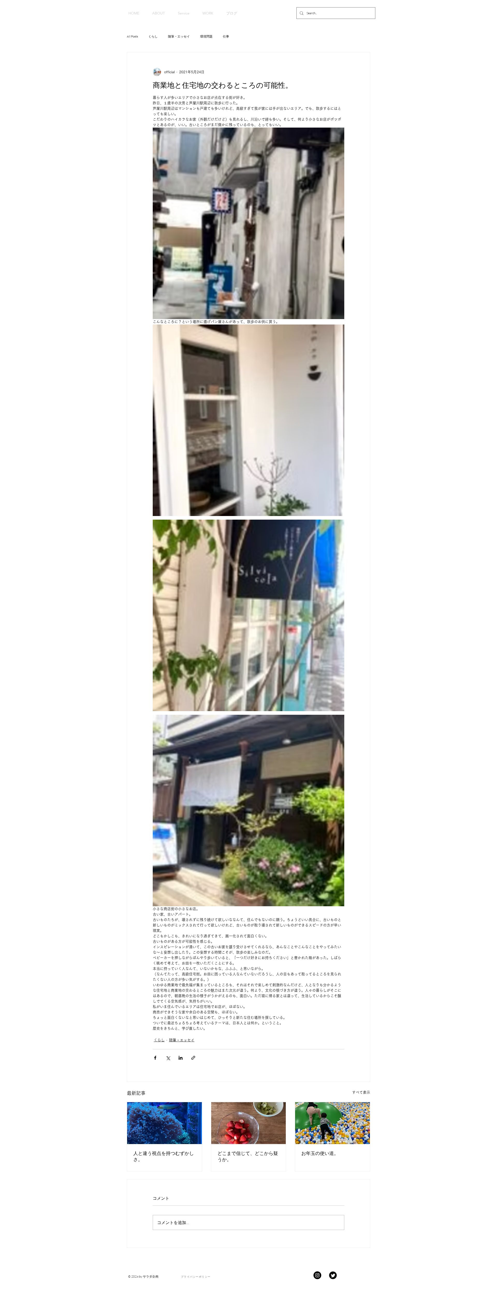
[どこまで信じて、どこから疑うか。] (248, 1123)
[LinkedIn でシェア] (180, 1057)
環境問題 (206, 36)
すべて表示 (361, 1092)
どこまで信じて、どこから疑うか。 (247, 1156)
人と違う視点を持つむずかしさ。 (163, 1156)
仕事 (226, 36)
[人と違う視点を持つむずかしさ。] (164, 1123)
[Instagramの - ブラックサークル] (317, 1275)
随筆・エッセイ (179, 36)
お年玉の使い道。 (320, 1153)
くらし (153, 36)
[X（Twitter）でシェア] (167, 1057)
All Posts (132, 36)
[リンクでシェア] (193, 1057)
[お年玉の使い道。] (332, 1123)
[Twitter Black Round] (333, 1275)
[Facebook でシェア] (155, 1057)
